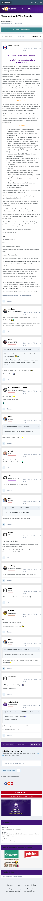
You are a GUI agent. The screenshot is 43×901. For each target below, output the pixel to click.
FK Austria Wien (17, 23)
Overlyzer (5, 832)
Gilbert (11, 611)
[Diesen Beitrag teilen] (39, 49)
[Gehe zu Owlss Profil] (5, 342)
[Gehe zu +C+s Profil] (5, 478)
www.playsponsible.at (27, 891)
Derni (10, 451)
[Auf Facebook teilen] (5, 783)
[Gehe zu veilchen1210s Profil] (5, 704)
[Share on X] (2, 783)
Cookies (33, 885)
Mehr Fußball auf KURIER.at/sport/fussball (21, 796)
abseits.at (5, 827)
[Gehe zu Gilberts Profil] (5, 613)
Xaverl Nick (12, 676)
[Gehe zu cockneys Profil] (5, 311)
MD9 (10, 417)
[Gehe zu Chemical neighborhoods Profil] (5, 390)
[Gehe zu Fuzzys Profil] (5, 535)
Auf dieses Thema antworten (21, 29)
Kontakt (26, 885)
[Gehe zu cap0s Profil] (5, 590)
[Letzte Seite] (40, 36)
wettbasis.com (6, 839)
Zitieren (9, 301)
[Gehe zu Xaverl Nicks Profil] (5, 678)
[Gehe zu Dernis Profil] (5, 453)
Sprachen (10, 885)
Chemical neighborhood (17, 388)
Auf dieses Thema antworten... (15, 763)
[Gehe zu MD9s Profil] (5, 419)
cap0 (10, 588)
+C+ (10, 476)
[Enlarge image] (11, 320)
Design (18, 885)
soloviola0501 (8, 21)
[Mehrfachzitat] (3, 301)
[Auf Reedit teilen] (8, 783)
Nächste (35, 36)
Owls (10, 340)
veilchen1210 (13, 702)
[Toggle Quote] (5, 349)
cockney (11, 309)
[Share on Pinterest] (12, 783)
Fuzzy (10, 532)
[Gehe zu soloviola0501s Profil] (5, 48)
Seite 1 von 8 (22, 36)
